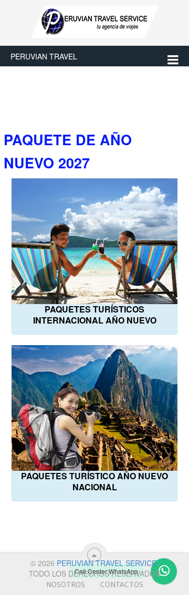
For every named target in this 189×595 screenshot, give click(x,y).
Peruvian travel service (106, 563)
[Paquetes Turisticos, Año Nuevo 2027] (13, 517)
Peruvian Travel (43, 56)
